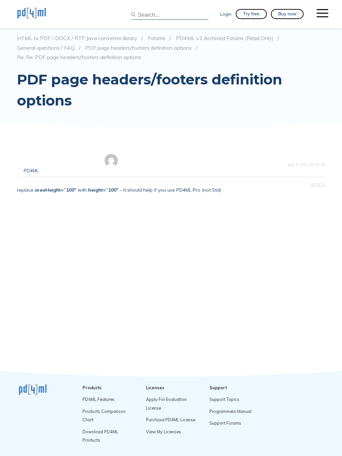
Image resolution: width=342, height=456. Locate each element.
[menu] (322, 14)
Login (225, 14)
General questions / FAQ (46, 48)
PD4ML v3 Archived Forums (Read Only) (225, 38)
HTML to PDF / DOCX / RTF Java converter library (77, 38)
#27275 (318, 184)
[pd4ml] (38, 14)
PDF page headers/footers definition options (139, 48)
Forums (156, 38)
